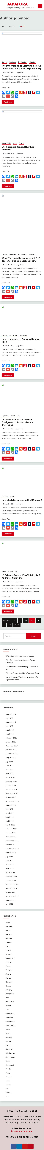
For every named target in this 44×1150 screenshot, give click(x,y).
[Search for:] (14, 636)
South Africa (10, 1057)
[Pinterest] (31, 1146)
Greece (8, 986)
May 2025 (10, 730)
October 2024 (11, 750)
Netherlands (10, 1021)
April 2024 (10, 773)
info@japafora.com (22, 1131)
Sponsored (10, 1065)
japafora (20, 72)
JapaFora (17, 4)
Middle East (13, 335)
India (7, 998)
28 (26, 620)
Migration (32, 62)
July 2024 (9, 762)
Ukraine (8, 1093)
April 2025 (10, 734)
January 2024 (11, 785)
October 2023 (11, 797)
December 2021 (12, 884)
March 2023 (10, 825)
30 (38, 620)
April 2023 (10, 821)
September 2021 (12, 896)
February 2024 (11, 781)
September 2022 (12, 849)
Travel (21, 143)
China (8, 946)
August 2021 (11, 900)
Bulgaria (9, 938)
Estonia (8, 962)
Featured (12, 62)
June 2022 (10, 860)
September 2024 (12, 754)
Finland (8, 974)
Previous (6, 620)
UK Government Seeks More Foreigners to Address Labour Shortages (18, 422)
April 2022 (10, 868)
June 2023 (10, 813)
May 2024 (10, 769)
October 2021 (11, 892)
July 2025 (9, 726)
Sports (8, 1069)
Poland (8, 1045)
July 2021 (9, 904)
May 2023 (10, 817)
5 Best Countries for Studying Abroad (20, 656)
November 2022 (12, 841)
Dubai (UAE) (6, 143)
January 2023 (11, 833)
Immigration (22, 62)
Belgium (9, 934)
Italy (7, 1009)
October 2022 (11, 845)
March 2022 (10, 872)
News (15, 143)
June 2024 (10, 766)
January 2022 (11, 880)
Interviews (10, 1002)
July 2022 (9, 856)
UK (18, 416)
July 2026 (9, 718)
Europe (8, 966)
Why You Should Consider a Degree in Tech (22, 673)
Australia (9, 926)
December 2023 (12, 789)
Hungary (9, 990)
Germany (9, 982)
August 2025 (11, 722)
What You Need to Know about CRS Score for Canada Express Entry (21, 259)
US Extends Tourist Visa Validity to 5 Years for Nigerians (21, 576)
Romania (9, 1049)
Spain (8, 1061)
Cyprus (8, 950)
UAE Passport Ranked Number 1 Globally (18, 148)
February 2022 (11, 876)
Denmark (9, 954)
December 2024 (12, 746)
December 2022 (12, 837)
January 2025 (11, 742)
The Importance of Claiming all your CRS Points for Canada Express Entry (21, 67)
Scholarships (10, 1053)
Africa (8, 922)
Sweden (9, 1077)
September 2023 (12, 801)
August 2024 (11, 758)
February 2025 (11, 738)
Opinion (8, 1041)
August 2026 (11, 714)
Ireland (8, 1006)
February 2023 (11, 829)
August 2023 (11, 805)
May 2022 (10, 864)
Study (8, 1073)
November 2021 (12, 888)
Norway (9, 1037)
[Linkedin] (19, 1146)
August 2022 (11, 852)
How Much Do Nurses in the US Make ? (22, 500)
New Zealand (11, 1025)
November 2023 (12, 793)
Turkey (8, 1085)
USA (12, 496)
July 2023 (9, 809)
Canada (4, 62)
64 (10, 625)
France (8, 978)
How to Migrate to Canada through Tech (21, 340)
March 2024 (10, 777)
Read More (8, 102)
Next (17, 625)
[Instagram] (25, 1146)
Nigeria (8, 1033)
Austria (8, 930)
